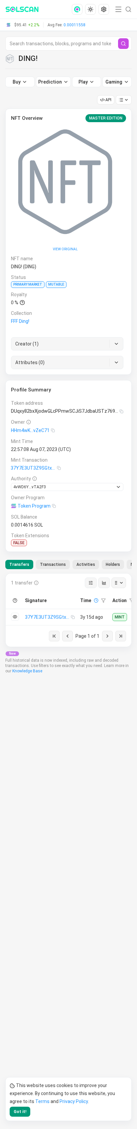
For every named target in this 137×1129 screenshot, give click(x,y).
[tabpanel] (68, 610)
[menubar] (91, 9)
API (108, 100)
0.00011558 (74, 25)
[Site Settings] (103, 9)
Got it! (20, 1111)
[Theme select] (90, 9)
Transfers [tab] (19, 564)
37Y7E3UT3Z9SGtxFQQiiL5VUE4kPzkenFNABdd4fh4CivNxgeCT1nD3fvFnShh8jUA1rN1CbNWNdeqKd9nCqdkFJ (34, 468)
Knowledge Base (27, 671)
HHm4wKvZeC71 (30, 430)
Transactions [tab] (53, 564)
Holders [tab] (113, 564)
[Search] (123, 43)
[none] (78, 9)
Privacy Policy (74, 1101)
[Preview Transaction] (15, 617)
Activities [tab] (85, 564)
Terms (42, 1101)
